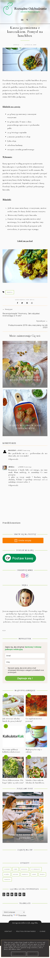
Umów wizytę (24, 540)
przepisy (10, 292)
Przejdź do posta (25, 384)
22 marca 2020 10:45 (24, 467)
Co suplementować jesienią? (34, 720)
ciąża (15, 869)
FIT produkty (35, 869)
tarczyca (7, 879)
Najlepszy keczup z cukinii (34, 750)
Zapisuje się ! (25, 678)
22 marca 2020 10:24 (23, 450)
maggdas (12, 450)
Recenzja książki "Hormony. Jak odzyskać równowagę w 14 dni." (21, 314)
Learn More (19, 954)
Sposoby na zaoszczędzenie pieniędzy (25, 836)
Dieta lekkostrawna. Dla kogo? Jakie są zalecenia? (13, 781)
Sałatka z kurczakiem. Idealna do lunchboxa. (35, 781)
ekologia (24, 869)
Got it (32, 954)
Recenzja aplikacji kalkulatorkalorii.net (11, 750)
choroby (7, 869)
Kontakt (8, 931)
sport (34, 874)
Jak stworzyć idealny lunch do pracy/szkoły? (12, 720)
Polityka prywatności (26, 931)
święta (42, 874)
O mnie (42, 931)
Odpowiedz (13, 459)
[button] (12, 18)
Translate (22, 915)
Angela (11, 467)
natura (15, 874)
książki (6, 874)
